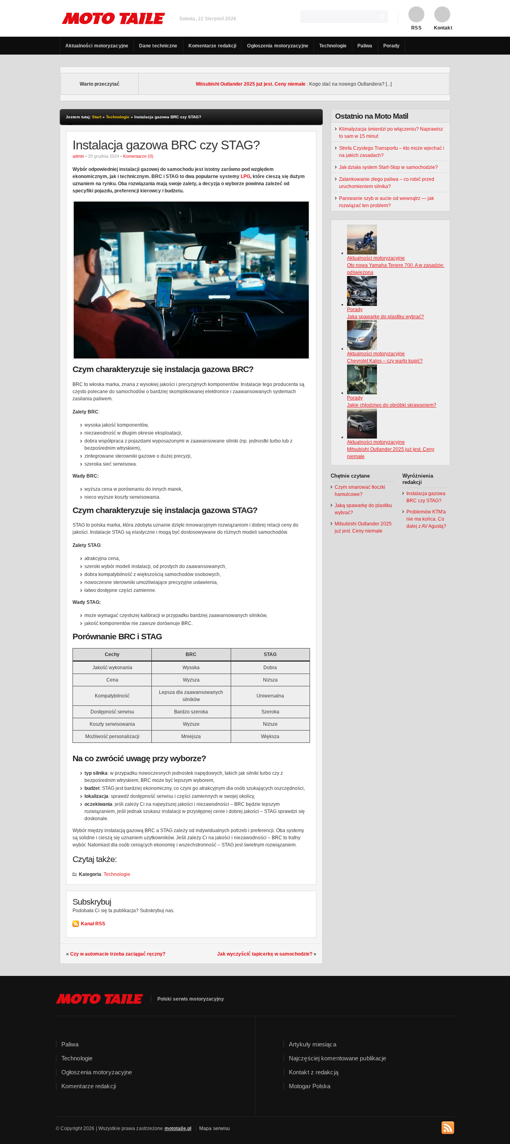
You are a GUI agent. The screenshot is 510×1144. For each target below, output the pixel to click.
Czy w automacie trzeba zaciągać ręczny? (117, 954)
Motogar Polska (309, 1086)
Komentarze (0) (138, 156)
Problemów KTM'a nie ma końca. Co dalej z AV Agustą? (426, 519)
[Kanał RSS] (447, 1126)
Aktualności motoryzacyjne (97, 46)
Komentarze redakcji (212, 46)
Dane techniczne (158, 46)
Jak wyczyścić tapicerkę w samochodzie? (264, 954)
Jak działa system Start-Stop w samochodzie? (388, 167)
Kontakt (442, 27)
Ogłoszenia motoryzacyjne (277, 46)
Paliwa (365, 46)
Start (96, 117)
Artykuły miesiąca (312, 1044)
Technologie (333, 46)
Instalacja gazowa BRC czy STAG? (166, 145)
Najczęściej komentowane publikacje (337, 1058)
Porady (391, 46)
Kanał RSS (93, 924)
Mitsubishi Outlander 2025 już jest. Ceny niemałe (251, 84)
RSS (416, 27)
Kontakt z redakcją (313, 1072)
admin (78, 156)
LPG (245, 176)
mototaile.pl (178, 1128)
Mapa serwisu (214, 1128)
